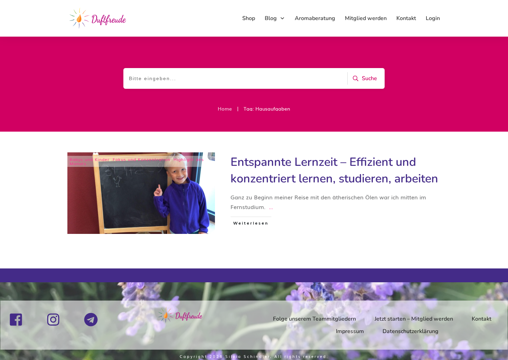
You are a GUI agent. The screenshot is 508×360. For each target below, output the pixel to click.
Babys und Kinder (89, 159)
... (271, 206)
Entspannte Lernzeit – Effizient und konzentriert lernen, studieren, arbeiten (334, 170)
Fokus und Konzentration (141, 159)
